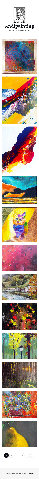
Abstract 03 (19, 56)
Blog (23, 51)
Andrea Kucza (19, 61)
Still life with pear (19, 433)
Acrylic (17, 51)
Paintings (19, 254)
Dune (19, 190)
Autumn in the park (19, 347)
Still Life (28, 400)
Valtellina (19, 287)
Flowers (19, 404)
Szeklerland (24, 340)
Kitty (19, 224)
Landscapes (26, 252)
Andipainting (19, 26)
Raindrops (19, 259)
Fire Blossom (19, 316)
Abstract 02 (19, 100)
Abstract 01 (19, 149)
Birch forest (19, 376)
